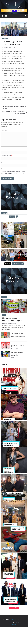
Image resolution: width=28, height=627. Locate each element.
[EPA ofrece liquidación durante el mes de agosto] (14, 306)
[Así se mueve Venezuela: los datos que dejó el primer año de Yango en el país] (5, 346)
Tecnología (5, 38)
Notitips (4, 315)
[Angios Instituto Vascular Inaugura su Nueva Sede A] (7, 255)
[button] (14, 381)
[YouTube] (17, 216)
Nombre (3, 149)
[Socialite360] (2, 16)
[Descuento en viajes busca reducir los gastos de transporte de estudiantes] (5, 355)
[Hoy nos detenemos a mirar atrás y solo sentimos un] (20, 255)
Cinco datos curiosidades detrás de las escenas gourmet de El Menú (13, 112)
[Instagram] (13, 216)
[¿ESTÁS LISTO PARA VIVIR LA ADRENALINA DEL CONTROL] (7, 241)
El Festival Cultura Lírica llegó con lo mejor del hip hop (14, 107)
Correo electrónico (6, 155)
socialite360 (15, 47)
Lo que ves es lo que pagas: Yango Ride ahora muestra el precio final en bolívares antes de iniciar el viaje (18, 336)
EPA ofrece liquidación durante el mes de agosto (12, 319)
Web (2, 162)
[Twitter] (10, 216)
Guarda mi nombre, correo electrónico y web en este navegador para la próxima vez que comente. (13, 172)
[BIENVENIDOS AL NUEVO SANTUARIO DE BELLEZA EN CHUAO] (7, 228)
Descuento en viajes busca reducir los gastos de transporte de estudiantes (18, 354)
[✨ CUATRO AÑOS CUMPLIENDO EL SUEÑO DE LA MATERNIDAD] (20, 241)
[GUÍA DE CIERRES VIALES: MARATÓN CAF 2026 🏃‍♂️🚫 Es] (20, 228)
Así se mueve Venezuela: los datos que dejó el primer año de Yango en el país (18, 345)
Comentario (4, 130)
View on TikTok (14, 607)
